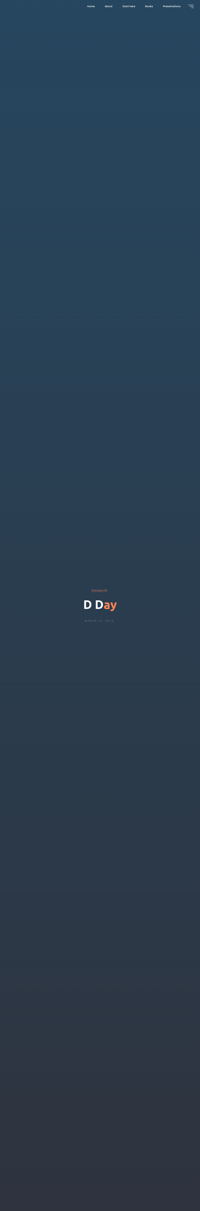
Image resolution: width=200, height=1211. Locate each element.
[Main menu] (191, 6)
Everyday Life (99, 590)
